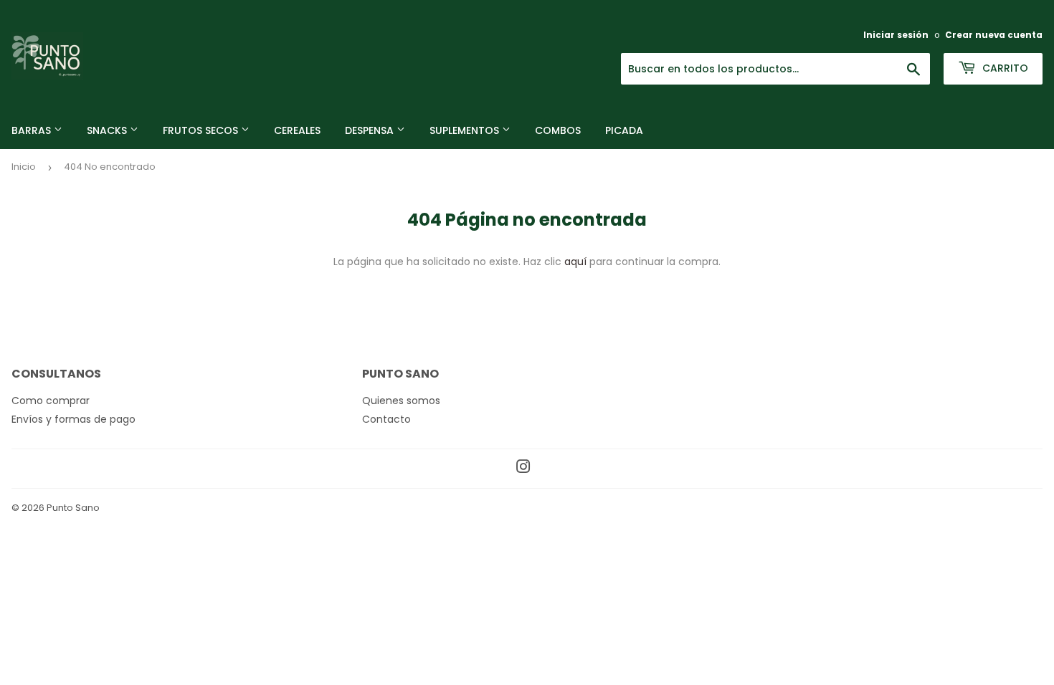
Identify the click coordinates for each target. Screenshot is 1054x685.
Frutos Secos (202, 130)
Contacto (386, 419)
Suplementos (465, 130)
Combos (558, 130)
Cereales (297, 130)
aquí (575, 261)
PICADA (624, 130)
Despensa (371, 130)
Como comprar (50, 400)
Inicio (23, 166)
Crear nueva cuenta (994, 35)
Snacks (108, 130)
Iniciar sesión (896, 35)
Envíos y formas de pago (73, 419)
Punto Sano (73, 507)
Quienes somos (401, 400)
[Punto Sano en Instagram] (523, 468)
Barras (32, 130)
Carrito (1003, 68)
